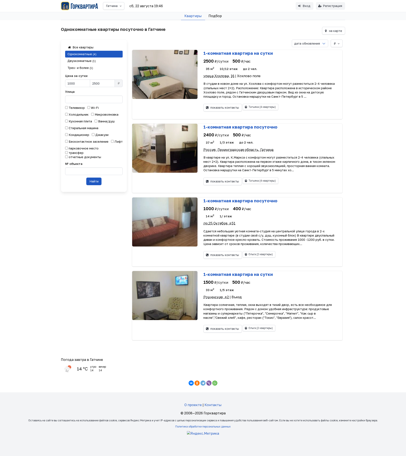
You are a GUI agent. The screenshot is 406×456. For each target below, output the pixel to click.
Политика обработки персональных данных (203, 426)
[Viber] (208, 383)
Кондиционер (78, 135)
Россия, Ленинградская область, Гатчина (238, 150)
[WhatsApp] (214, 383)
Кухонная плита (80, 121)
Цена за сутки (76, 76)
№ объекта (73, 164)
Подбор (215, 16)
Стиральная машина (83, 128)
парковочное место (83, 148)
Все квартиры (82, 47)
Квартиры (193, 16)
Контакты (213, 405)
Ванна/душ (106, 121)
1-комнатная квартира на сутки (238, 53)
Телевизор (76, 108)
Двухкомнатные (81, 61)
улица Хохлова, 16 (218, 76)
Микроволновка (106, 114)
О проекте (193, 405)
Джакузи (101, 135)
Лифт (118, 141)
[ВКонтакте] (191, 383)
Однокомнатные (81, 54)
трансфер (76, 153)
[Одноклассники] (197, 383)
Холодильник (78, 114)
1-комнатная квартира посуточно (240, 126)
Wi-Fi (94, 108)
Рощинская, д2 (216, 297)
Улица (70, 91)
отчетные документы (84, 157)
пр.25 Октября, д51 (219, 223)
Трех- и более (80, 68)
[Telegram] (203, 383)
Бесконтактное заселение (88, 141)
